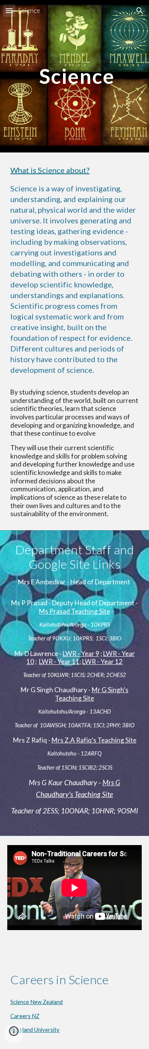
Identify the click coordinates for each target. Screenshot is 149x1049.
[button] (9, 10)
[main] (74, 76)
